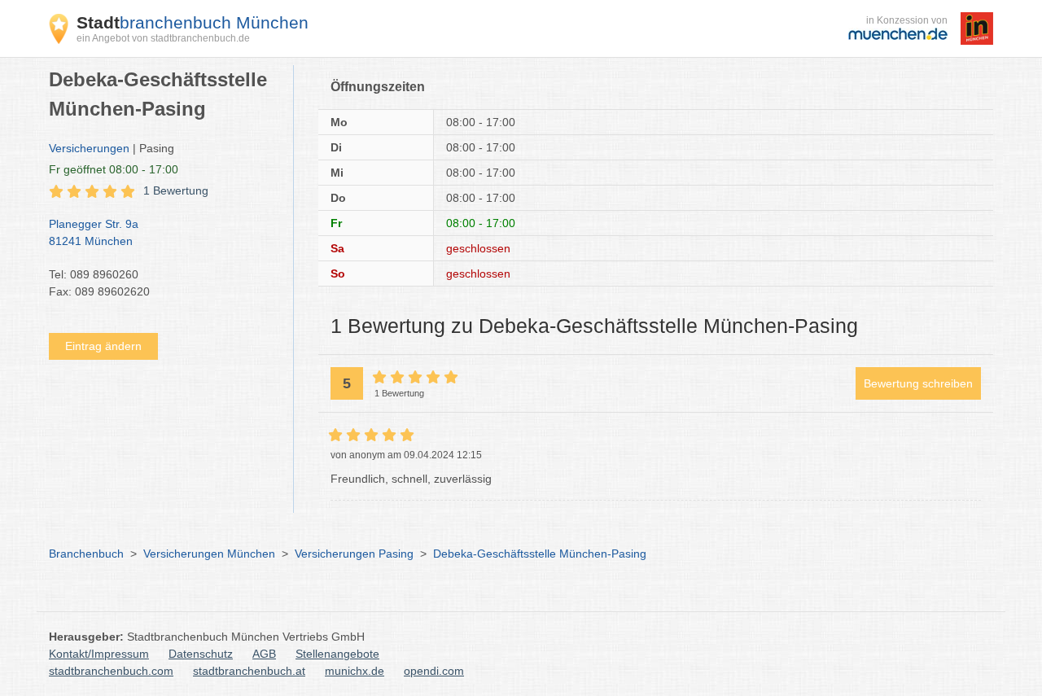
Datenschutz (201, 653)
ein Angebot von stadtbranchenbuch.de (163, 38)
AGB (264, 653)
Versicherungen (89, 148)
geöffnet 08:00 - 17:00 (113, 169)
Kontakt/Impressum (99, 653)
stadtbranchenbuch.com (111, 670)
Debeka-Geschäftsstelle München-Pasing (539, 553)
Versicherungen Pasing (354, 553)
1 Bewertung (175, 190)
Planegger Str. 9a (93, 232)
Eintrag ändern (103, 345)
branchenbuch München (193, 22)
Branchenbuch (86, 553)
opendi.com (434, 670)
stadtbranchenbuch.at (249, 670)
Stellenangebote (337, 653)
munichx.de (354, 670)
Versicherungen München (209, 553)
